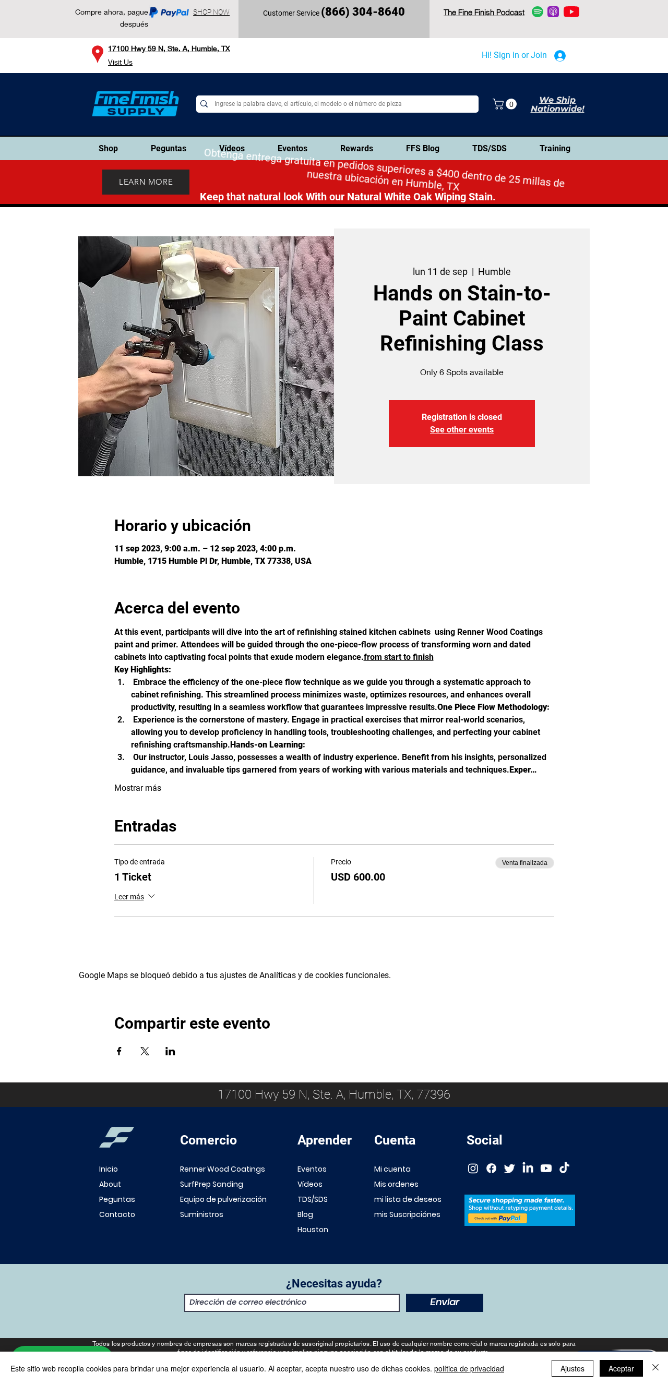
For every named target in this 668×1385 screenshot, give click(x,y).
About (110, 1184)
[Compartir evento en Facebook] (119, 1051)
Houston (312, 1229)
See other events (462, 430)
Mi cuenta (392, 1169)
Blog (305, 1214)
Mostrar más (137, 788)
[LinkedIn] (527, 1168)
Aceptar (621, 1368)
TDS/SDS (312, 1199)
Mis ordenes (396, 1184)
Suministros (201, 1214)
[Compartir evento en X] (145, 1051)
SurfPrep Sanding (211, 1184)
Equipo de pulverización (223, 1199)
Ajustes (572, 1368)
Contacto (117, 1214)
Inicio (108, 1169)
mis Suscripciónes (407, 1214)
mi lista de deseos (408, 1199)
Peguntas (117, 1199)
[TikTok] (564, 1168)
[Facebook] (491, 1168)
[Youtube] (546, 1168)
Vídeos (310, 1184)
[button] (506, 104)
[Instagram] (473, 1168)
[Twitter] (509, 1168)
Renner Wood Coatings (222, 1169)
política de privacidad (469, 1368)
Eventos (312, 1169)
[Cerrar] (655, 1368)
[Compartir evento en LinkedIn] (170, 1051)
